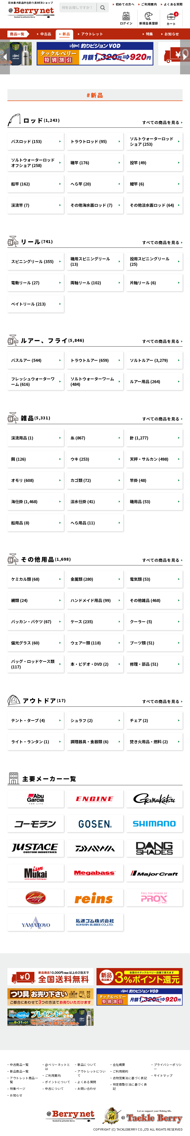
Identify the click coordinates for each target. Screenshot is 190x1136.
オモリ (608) (22, 480)
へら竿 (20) (81, 184)
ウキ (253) (80, 459)
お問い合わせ (86, 1089)
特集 (149, 33)
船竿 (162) (20, 184)
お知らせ (172, 33)
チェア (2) (139, 720)
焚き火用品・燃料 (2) (149, 741)
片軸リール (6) (143, 283)
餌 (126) (18, 459)
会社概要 (119, 1065)
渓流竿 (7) (20, 205)
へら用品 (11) (83, 523)
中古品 (45, 33)
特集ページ (17, 1089)
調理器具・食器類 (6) (90, 741)
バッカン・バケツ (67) (31, 621)
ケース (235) (82, 621)
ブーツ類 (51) (142, 643)
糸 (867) (78, 438)
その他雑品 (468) (145, 600)
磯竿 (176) (80, 162)
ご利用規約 (120, 1071)
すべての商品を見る (161, 122)
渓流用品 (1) (22, 438)
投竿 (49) (138, 162)
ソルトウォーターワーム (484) (92, 381)
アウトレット (92, 33)
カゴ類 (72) (81, 480)
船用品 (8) (20, 523)
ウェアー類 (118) (86, 643)
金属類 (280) (82, 579)
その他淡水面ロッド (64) (152, 205)
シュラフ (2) (82, 720)
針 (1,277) (139, 438)
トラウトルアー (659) (90, 360)
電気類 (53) (140, 579)
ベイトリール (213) (28, 304)
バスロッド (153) (26, 141)
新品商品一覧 (19, 1071)
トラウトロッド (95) (89, 141)
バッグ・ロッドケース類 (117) (32, 664)
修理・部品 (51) (144, 664)
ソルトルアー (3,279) (149, 360)
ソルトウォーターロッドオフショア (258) (33, 162)
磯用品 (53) (140, 501)
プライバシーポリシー (168, 1067)
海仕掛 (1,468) (24, 501)
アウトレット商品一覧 (24, 1080)
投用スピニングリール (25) (149, 261)
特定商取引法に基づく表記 (130, 1086)
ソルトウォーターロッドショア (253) (151, 141)
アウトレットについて (91, 1073)
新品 (66, 33)
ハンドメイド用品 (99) (91, 600)
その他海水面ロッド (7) (92, 205)
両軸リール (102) (86, 283)
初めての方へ (125, 4)
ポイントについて (57, 1082)
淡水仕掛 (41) (83, 501)
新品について (86, 1065)
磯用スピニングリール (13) (90, 261)
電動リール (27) (25, 283)
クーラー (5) (141, 621)
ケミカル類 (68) (25, 579)
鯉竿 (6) (137, 184)
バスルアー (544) (26, 360)
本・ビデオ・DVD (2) (90, 664)
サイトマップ (163, 1075)
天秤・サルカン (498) (149, 459)
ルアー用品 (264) (145, 381)
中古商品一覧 (19, 1065)
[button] (5, 57)
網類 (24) (19, 600)
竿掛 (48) (138, 480)
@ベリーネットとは (57, 1067)
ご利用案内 (149, 4)
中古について (54, 1089)
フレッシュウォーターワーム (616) (33, 381)
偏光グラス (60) (25, 643)
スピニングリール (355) (32, 261)
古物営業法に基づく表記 (130, 1078)
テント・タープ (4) (28, 720)
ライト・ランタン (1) (30, 741)
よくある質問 (173, 4)
